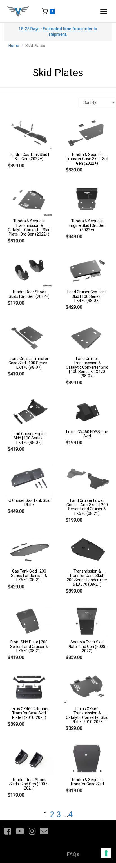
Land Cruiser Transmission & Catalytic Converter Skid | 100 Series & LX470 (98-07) (87, 367)
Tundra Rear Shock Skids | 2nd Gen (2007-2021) (29, 784)
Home (13, 45)
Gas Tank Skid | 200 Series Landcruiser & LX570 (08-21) (29, 575)
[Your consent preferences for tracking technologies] (106, 853)
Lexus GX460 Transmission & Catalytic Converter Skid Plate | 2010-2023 (87, 715)
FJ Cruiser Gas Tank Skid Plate (29, 502)
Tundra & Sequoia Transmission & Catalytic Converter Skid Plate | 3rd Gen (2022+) (29, 227)
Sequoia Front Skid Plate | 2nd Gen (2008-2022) (87, 646)
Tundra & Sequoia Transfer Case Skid (87, 781)
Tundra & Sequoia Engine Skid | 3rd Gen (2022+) (87, 225)
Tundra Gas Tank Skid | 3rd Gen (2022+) (29, 156)
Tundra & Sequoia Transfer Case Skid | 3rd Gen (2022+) (87, 159)
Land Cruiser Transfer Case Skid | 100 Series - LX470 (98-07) (29, 363)
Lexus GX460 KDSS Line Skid (87, 434)
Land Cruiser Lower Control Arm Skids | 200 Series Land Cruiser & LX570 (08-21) (87, 507)
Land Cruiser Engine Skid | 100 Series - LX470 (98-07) (29, 438)
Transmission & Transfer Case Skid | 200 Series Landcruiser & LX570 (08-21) (87, 577)
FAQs (73, 854)
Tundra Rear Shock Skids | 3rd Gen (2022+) (29, 294)
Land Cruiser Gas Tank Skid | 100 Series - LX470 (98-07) (87, 296)
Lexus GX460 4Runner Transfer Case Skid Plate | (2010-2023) (29, 713)
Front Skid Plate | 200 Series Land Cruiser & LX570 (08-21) (29, 646)
